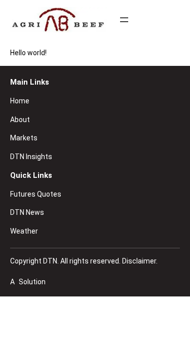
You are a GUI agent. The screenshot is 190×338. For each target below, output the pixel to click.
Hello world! (28, 53)
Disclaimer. (140, 261)
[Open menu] (124, 20)
